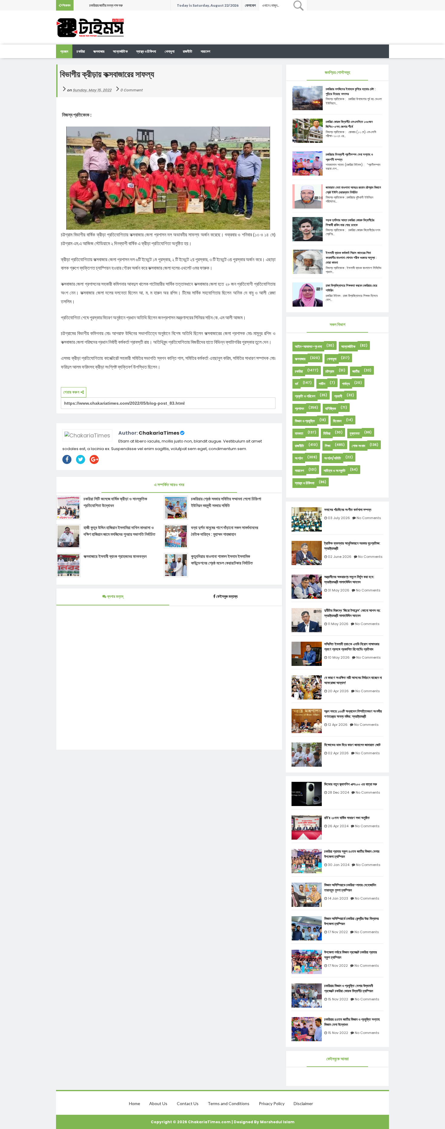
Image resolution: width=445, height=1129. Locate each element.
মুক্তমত (355, 433)
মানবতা (299, 433)
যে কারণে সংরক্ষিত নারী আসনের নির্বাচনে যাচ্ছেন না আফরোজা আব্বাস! (353, 680)
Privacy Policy (272, 1103)
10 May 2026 (339, 657)
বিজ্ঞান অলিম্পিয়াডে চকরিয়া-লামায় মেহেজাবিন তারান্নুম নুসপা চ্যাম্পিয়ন (350, 888)
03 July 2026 (339, 517)
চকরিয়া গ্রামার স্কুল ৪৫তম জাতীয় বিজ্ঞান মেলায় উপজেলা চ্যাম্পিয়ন (351, 854)
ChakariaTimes (159, 433)
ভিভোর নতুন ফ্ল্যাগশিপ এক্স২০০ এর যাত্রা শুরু (350, 784)
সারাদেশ (205, 51)
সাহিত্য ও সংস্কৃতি (334, 470)
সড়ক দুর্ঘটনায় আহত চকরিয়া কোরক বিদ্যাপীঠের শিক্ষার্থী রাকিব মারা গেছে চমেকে (350, 222)
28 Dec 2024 (338, 792)
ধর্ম (296, 383)
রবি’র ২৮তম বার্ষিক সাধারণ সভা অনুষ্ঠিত (347, 817)
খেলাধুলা (169, 51)
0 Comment (131, 90)
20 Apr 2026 (338, 691)
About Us (158, 1103)
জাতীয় (355, 371)
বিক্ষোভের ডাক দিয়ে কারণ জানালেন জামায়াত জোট (352, 744)
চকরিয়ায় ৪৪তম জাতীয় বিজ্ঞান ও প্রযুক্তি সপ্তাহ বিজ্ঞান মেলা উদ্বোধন (352, 1022)
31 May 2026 (338, 590)
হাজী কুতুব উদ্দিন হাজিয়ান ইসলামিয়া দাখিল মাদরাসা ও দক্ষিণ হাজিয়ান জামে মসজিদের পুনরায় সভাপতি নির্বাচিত (119, 531)
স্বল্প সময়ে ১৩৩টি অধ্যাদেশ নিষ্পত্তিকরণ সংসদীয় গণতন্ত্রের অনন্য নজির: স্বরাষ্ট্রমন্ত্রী (353, 714)
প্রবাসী (338, 396)
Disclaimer (303, 1103)
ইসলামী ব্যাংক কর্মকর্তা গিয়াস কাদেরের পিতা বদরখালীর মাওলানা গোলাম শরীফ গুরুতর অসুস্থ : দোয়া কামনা (351, 257)
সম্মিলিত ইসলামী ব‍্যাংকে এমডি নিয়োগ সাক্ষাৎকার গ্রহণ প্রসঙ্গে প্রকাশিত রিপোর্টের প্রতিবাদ (351, 647)
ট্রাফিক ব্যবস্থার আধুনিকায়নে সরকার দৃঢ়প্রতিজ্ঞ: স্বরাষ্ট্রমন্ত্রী (352, 546)
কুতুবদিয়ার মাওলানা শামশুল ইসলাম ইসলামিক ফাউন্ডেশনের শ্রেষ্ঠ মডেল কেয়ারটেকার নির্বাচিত (222, 559)
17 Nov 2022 (338, 932)
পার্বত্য (346, 383)
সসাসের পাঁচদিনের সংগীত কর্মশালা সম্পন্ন (347, 509)
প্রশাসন (299, 408)
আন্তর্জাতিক (120, 51)
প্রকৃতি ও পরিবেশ (305, 396)
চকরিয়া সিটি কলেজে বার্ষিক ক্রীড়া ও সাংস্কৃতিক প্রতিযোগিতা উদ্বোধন (115, 502)
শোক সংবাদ (358, 445)
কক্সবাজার (98, 51)
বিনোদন (337, 420)
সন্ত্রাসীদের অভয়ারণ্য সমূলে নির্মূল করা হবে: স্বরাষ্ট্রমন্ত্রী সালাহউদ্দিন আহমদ (349, 579)
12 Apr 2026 (338, 724)
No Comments (369, 517)
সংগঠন (299, 458)
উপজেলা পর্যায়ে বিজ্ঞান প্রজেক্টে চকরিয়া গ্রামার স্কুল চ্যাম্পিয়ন (350, 955)
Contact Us (188, 1103)
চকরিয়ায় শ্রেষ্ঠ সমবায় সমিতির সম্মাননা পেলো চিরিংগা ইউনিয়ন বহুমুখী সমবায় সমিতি (226, 502)
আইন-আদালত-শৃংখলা (308, 346)
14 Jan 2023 (338, 898)
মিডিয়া (326, 433)
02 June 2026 (339, 556)
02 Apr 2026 (338, 753)
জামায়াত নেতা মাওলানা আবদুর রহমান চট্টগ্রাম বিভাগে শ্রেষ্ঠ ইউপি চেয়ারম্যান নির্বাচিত (353, 190)
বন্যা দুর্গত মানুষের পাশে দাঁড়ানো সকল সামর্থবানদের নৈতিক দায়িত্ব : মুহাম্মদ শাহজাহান (224, 531)
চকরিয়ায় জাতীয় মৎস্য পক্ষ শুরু (106, 5)
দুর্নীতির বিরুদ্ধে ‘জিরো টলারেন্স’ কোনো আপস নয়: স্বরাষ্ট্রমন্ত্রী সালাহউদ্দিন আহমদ (352, 613)
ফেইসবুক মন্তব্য (227, 596)
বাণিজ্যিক (330, 408)
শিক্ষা (327, 445)
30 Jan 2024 (338, 864)
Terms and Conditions (228, 1103)
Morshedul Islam (277, 1121)
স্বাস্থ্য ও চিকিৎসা (146, 51)
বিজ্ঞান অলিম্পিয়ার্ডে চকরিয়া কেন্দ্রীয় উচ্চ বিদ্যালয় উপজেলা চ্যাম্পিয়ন (351, 921)
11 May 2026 (338, 623)
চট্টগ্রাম (329, 371)
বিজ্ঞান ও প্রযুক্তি (305, 420)
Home (134, 1103)
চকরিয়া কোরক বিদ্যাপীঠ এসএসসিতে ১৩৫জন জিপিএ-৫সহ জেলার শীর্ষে (349, 124)
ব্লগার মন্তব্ (114, 596)
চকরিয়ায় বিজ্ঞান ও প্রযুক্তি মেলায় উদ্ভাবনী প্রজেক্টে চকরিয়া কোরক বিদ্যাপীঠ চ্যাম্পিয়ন (348, 988)
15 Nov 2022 (338, 999)
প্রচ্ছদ (64, 51)
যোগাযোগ (250, 5)
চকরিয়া (81, 51)
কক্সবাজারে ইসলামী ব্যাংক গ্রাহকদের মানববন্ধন (115, 556)
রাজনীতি (187, 51)
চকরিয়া (299, 371)
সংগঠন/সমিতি (332, 458)
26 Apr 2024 (338, 826)
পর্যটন (322, 383)
